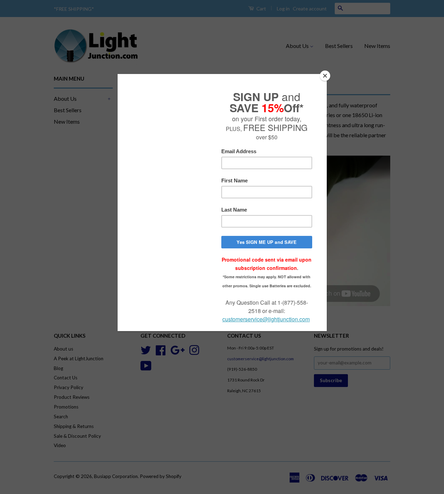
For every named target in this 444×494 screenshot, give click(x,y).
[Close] (325, 76)
